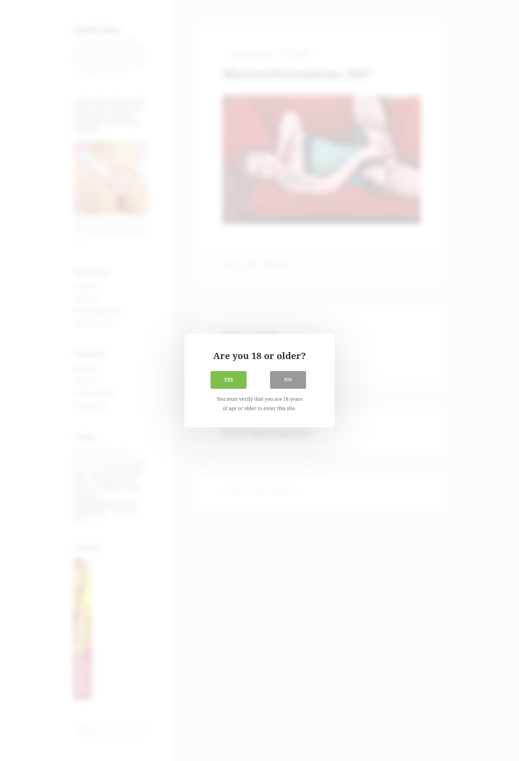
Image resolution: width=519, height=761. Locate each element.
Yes (228, 379)
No (288, 379)
